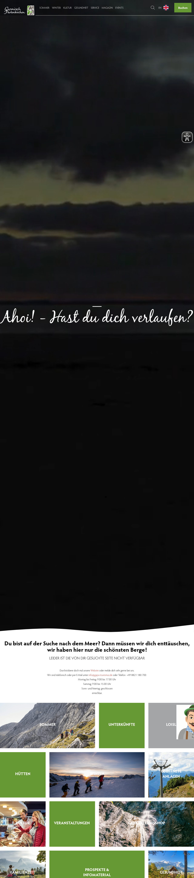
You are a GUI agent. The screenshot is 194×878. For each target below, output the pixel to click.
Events (119, 7)
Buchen (183, 8)
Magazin (107, 7)
